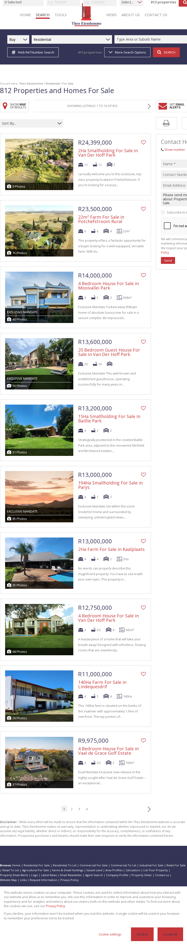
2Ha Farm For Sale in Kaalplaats (111, 549)
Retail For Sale (176, 865)
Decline (142, 934)
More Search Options (130, 52)
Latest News (49, 875)
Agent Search (94, 875)
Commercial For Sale (94, 865)
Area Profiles (113, 870)
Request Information (43, 880)
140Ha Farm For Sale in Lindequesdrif (102, 684)
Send (168, 260)
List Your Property (155, 870)
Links (23, 880)
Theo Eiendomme (31, 83)
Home (16, 865)
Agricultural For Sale (35, 870)
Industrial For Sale (151, 865)
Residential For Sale (37, 865)
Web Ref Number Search (36, 52)
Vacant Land (94, 870)
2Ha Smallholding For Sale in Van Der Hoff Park (108, 152)
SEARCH (169, 52)
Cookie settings (110, 934)
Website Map (8, 880)
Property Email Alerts (14, 875)
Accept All (170, 934)
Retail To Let (10, 870)
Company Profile (117, 875)
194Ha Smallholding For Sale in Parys (110, 485)
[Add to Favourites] (143, 142)
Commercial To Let (123, 865)
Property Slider (141, 875)
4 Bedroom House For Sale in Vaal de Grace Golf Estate (108, 750)
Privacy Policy (69, 880)
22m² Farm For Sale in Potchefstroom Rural (101, 219)
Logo (34, 875)
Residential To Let (64, 865)
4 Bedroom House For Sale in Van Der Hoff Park (108, 617)
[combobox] (28, 123)
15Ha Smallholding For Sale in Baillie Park (109, 418)
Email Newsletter (71, 875)
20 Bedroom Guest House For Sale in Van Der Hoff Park (109, 352)
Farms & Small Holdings (67, 870)
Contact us (162, 875)
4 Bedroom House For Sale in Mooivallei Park (108, 285)
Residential (53, 83)
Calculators (133, 870)
